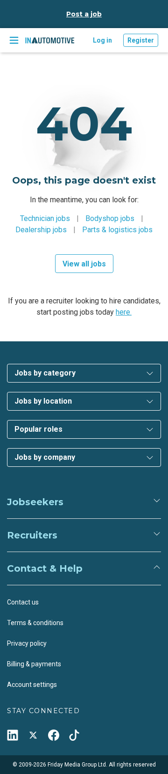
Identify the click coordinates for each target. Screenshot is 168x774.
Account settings (32, 684)
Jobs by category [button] (45, 373)
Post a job (84, 14)
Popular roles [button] (38, 429)
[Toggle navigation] (14, 40)
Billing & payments (34, 664)
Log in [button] (102, 40)
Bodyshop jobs (109, 218)
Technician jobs (45, 218)
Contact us (23, 602)
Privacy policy (27, 643)
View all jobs (84, 263)
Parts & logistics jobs (117, 229)
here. (124, 312)
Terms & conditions (35, 623)
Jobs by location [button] (43, 401)
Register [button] (140, 40)
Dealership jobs (41, 229)
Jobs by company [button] (44, 457)
